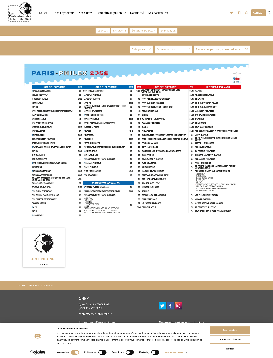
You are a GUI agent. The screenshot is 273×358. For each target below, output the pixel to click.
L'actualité (137, 13)
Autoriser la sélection (230, 339)
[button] (246, 49)
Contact (258, 12)
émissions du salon (143, 30)
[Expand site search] (269, 12)
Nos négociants (64, 13)
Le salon (102, 30)
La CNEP (44, 13)
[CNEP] (20, 12)
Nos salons (85, 13)
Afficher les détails (174, 352)
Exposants (119, 30)
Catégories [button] (138, 49)
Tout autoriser (230, 330)
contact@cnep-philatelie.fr (95, 314)
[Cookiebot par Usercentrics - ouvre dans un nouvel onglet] (37, 352)
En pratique (168, 30)
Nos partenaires (158, 13)
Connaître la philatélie (111, 13)
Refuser (230, 348)
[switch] (102, 352)
